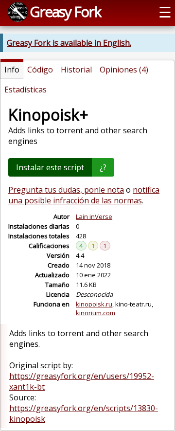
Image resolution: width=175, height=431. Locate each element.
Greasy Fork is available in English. (69, 42)
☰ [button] (165, 12)
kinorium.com (95, 312)
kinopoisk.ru (94, 304)
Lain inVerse (94, 216)
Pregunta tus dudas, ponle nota (66, 189)
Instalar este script (50, 167)
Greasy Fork (65, 11)
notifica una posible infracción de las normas (83, 195)
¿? (103, 167)
